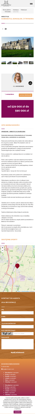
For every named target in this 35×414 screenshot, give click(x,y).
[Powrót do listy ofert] (2, 29)
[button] (17, 266)
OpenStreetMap (25, 291)
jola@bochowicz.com (8, 369)
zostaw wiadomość (25, 95)
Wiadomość (5, 337)
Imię (2, 310)
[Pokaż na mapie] (5, 29)
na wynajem (12, 373)
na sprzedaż (12, 385)
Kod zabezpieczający (8, 331)
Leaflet (18, 291)
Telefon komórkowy (8, 324)
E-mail (3, 317)
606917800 (10, 94)
